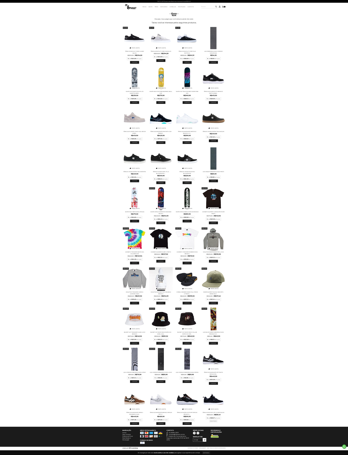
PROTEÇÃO (181, 6)
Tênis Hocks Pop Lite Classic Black (213, 412)
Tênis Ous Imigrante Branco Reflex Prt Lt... (161, 413)
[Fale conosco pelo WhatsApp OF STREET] (344, 446)
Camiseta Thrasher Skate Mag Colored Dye (134, 252)
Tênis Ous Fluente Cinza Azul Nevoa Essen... (134, 132)
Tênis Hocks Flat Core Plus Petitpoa (187, 52)
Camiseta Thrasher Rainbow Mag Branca (187, 252)
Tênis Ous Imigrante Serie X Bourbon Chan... (134, 413)
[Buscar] (216, 6)
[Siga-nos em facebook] (198, 433)
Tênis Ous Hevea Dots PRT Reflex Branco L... (187, 413)
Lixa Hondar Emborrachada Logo (161, 372)
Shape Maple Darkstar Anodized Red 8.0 (160, 212)
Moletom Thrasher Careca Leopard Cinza (134, 292)
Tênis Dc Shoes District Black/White (134, 171)
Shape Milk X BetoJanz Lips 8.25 (134, 211)
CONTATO (191, 6)
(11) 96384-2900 (174, 432)
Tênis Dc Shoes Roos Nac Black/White (187, 172)
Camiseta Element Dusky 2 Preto (161, 252)
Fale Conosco (126, 434)
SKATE (151, 6)
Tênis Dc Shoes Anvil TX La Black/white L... (161, 172)
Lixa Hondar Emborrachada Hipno (134, 372)
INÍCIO (144, 6)
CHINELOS (173, 6)
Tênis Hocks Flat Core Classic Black (134, 52)
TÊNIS (156, 6)
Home (124, 432)
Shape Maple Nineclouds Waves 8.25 (187, 211)
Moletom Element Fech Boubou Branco (161, 292)
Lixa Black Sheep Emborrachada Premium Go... (213, 333)
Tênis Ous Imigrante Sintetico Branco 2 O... (187, 132)
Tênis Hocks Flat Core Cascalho (161, 51)
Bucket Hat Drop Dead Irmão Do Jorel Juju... (160, 333)
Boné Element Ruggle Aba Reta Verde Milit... (213, 292)
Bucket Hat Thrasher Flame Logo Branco (134, 333)
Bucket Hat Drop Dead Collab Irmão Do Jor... (187, 333)
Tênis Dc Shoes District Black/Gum (213, 131)
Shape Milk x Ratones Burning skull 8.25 (161, 92)
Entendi (206, 452)
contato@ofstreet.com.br (177, 434)
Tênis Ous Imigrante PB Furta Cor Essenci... (160, 132)
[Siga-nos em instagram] (194, 433)
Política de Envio (127, 436)
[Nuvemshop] (130, 448)
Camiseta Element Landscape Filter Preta (213, 212)
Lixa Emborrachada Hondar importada (213, 52)
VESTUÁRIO (163, 6)
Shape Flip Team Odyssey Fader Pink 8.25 (187, 92)
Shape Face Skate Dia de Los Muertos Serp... (134, 92)
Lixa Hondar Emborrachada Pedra (187, 372)
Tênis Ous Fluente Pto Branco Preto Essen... (213, 92)
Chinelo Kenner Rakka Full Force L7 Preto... (187, 292)
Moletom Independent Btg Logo (213, 252)
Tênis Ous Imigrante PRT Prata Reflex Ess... (213, 373)
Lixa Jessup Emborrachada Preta (213, 171)
